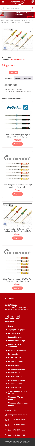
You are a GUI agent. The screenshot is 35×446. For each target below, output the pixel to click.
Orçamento (17, 144)
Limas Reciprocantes (12, 20)
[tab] (8, 78)
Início (2, 20)
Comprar (13, 73)
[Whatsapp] (18, 317)
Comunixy (25, 442)
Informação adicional (23, 78)
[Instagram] (12, 317)
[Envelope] (7, 317)
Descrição (8, 78)
